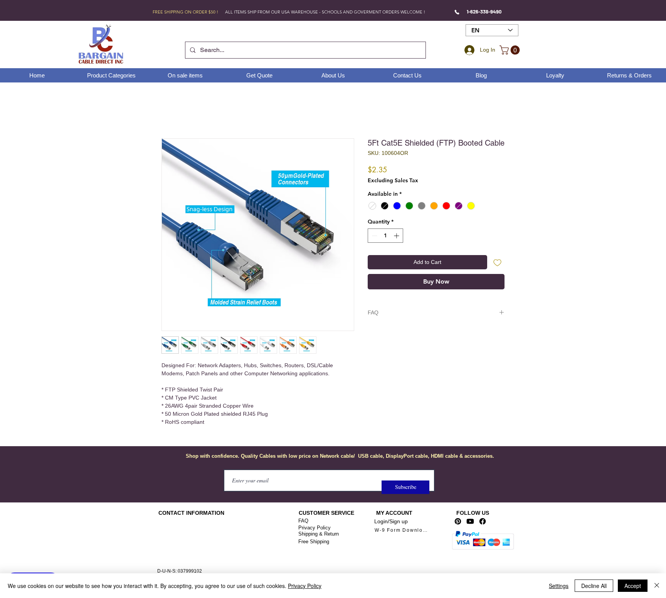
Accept (632, 586)
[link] (511, 50)
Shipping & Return (318, 534)
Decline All (594, 586)
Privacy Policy (314, 528)
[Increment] (397, 235)
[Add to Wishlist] (497, 262)
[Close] (656, 586)
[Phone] (457, 12)
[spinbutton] (385, 235)
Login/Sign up (391, 521)
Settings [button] (558, 586)
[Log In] (468, 50)
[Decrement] (373, 235)
